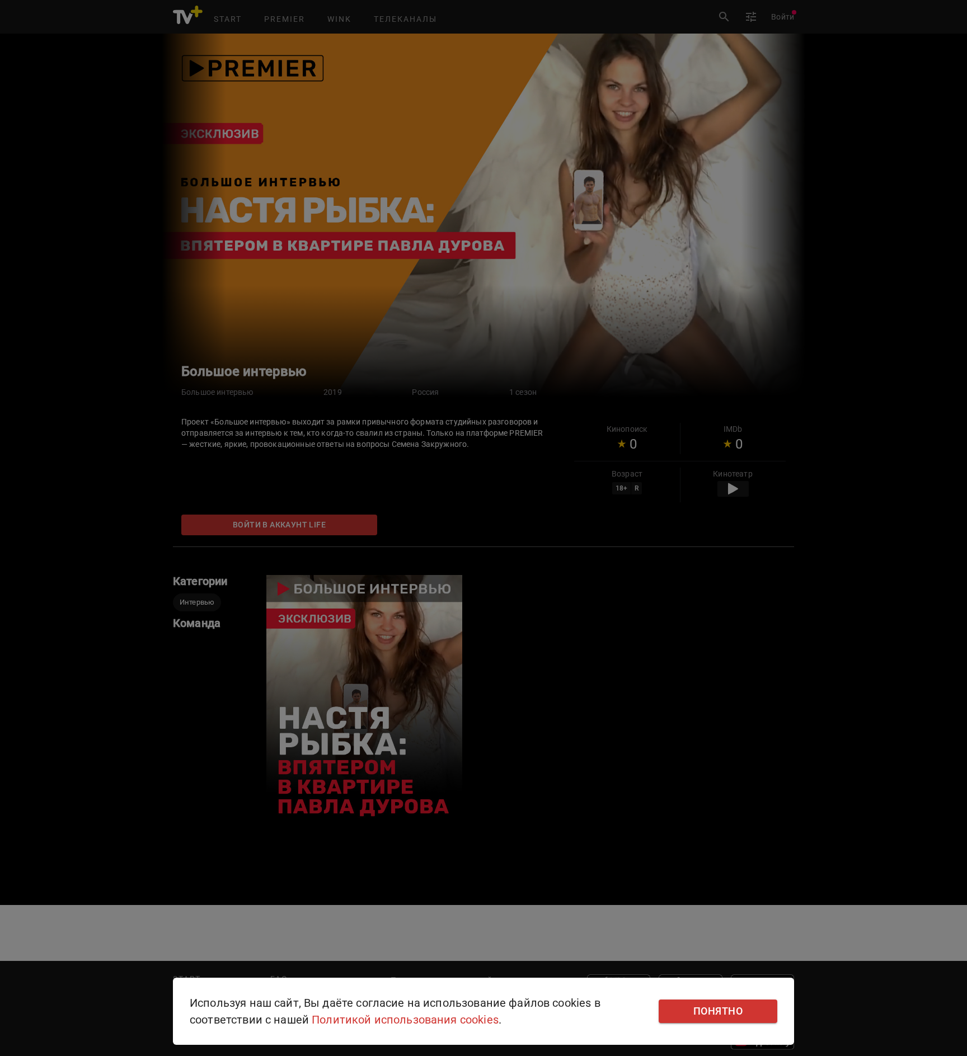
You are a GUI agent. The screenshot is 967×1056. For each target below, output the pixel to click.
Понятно (718, 1011)
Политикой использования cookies (405, 1019)
